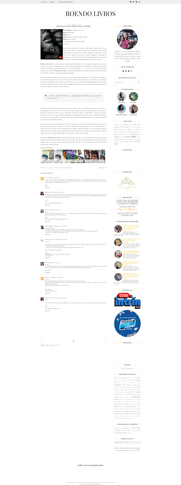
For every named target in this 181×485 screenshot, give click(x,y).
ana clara (49, 167)
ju (139, 430)
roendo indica (125, 139)
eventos (119, 129)
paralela (116, 406)
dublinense (116, 389)
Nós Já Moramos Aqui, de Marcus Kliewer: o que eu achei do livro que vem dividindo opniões (131, 276)
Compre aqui (66, 43)
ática (132, 418)
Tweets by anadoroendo (127, 368)
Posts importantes (65, 2)
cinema (138, 124)
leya (135, 399)
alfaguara (124, 378)
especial (138, 127)
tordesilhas (120, 416)
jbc (121, 399)
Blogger (111, 482)
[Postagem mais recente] (42, 341)
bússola (133, 382)
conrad (133, 387)
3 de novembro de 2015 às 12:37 (60, 298)
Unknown (47, 277)
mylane (118, 433)
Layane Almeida (48, 298)
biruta (128, 382)
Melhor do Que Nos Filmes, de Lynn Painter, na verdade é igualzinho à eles (131, 263)
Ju (45, 177)
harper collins (124, 397)
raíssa (128, 432)
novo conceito (60, 167)
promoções (136, 134)
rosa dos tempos (136, 411)
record (126, 411)
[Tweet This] (103, 168)
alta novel (131, 377)
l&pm (132, 399)
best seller (122, 382)
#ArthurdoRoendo (118, 124)
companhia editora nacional (125, 387)
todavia (115, 416)
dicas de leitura (121, 127)
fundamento (125, 392)
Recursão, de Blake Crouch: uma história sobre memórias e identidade (131, 240)
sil (130, 433)
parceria (118, 134)
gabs (131, 430)
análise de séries (128, 124)
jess (137, 430)
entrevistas (131, 127)
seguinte (117, 413)
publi (119, 137)
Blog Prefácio (48, 270)
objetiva (138, 404)
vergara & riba (117, 418)
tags (123, 141)
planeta (121, 409)
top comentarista (134, 141)
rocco (130, 411)
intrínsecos (117, 399)
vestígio (126, 418)
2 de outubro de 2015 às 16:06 (59, 226)
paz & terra (122, 406)
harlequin (116, 397)
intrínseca (136, 397)
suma (127, 413)
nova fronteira (133, 401)
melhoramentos (121, 401)
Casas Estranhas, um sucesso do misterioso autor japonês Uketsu (131, 251)
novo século (132, 404)
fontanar (119, 392)
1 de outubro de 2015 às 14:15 (52, 177)
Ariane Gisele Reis (49, 239)
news (139, 132)
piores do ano (126, 134)
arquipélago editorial (119, 380)
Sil (45, 262)
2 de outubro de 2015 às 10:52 (57, 192)
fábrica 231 (132, 392)
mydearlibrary (48, 254)
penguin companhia (130, 406)
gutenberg (137, 394)
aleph (119, 378)
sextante (122, 413)
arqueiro (137, 378)
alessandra (125, 428)
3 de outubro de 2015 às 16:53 (56, 277)
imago (130, 397)
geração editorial (123, 394)
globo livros (131, 394)
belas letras (132, 380)
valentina (138, 416)
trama (124, 416)
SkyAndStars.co (97, 484)
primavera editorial (129, 409)
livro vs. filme (134, 129)
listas (125, 129)
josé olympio (126, 399)
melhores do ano (125, 132)
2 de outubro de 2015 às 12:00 (55, 210)
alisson (130, 428)
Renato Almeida (48, 226)
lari (115, 433)
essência (126, 389)
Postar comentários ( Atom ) (52, 345)
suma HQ (132, 413)
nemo (127, 401)
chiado (138, 382)
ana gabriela (117, 430)
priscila (124, 433)
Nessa (46, 210)
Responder (47, 187)
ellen (128, 430)
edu (126, 430)
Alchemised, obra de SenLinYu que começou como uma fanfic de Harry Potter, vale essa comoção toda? (131, 228)
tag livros (138, 413)
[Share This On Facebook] (100, 168)
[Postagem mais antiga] (105, 341)
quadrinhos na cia (119, 411)
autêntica (126, 380)
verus (122, 418)
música (134, 132)
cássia (122, 430)
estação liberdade (132, 389)
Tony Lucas (47, 192)
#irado (115, 378)
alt (128, 378)
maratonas (116, 132)
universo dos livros (131, 416)
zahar (129, 418)
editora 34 (121, 389)
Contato (44, 2)
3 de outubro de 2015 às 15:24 (53, 262)
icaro (134, 430)
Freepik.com (133, 450)
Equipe (51, 2)
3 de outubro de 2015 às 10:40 (60, 239)
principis (138, 409)
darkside (138, 387)
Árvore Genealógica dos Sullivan (91, 68)
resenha (69, 167)
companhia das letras (122, 385)
